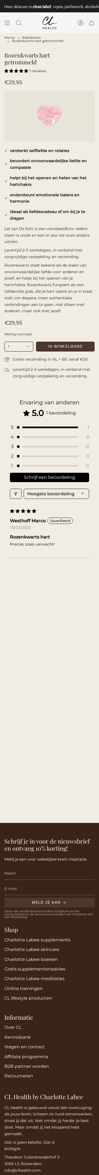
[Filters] (15, 494)
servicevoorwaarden (50, 914)
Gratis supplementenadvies (34, 969)
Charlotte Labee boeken (31, 959)
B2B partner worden (26, 1066)
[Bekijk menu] (7, 22)
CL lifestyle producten (28, 998)
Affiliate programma (26, 1056)
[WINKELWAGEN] (92, 22)
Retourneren (18, 1076)
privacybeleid (14, 914)
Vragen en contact (24, 1046)
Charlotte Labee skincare (31, 949)
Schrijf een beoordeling (49, 477)
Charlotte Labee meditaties (34, 978)
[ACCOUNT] (81, 22)
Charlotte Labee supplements (37, 939)
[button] (19, 22)
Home (9, 37)
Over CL (12, 1027)
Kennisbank (17, 1037)
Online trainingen (23, 988)
